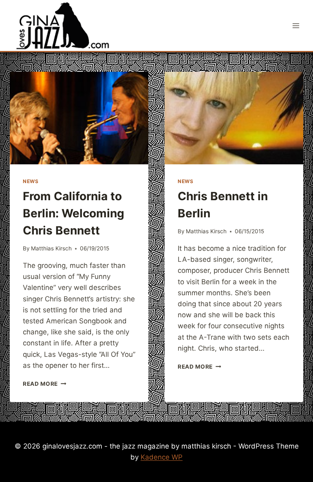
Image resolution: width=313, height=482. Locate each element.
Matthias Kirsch (51, 248)
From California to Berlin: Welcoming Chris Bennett (73, 213)
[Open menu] (295, 25)
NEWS (30, 181)
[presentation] (79, 118)
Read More (44, 383)
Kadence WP (162, 457)
